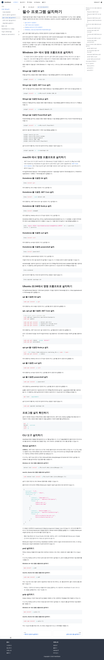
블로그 (44, 2)
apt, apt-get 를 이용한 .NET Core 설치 (93, 51)
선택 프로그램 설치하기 (9, 20)
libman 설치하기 (90, 65)
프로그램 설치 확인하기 (91, 61)
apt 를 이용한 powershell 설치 (93, 58)
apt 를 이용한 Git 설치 (92, 48)
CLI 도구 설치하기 (90, 63)
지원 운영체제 (6, 12)
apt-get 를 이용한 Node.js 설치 (94, 54)
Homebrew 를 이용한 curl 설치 (94, 38)
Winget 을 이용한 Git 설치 (93, 11)
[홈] (23, 7)
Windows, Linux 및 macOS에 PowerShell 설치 (38, 29)
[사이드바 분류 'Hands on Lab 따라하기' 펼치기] (19, 34)
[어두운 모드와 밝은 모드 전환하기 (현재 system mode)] (101, 2)
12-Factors (37, 2)
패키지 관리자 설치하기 (9, 15)
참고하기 (22, 2)
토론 (54, 645)
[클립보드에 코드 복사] (80, 79)
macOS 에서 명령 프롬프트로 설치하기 (93, 25)
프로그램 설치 (6, 9)
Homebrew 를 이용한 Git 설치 (93, 28)
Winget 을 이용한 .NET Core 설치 (94, 15)
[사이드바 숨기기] (10, 637)
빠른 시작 (4, 26)
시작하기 (15, 2)
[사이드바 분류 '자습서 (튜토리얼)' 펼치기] (19, 31)
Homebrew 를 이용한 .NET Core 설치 (93, 31)
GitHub (96, 2)
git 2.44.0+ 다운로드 (30, 22)
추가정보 (29, 2)
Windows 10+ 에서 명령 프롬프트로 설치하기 (94, 8)
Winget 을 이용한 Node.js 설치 (94, 18)
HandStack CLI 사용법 (8, 29)
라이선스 (55, 653)
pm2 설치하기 (90, 68)
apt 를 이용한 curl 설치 (92, 56)
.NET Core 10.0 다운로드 (32, 25)
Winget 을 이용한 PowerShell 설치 (94, 21)
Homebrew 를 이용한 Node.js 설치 (94, 35)
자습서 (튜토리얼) (7, 31)
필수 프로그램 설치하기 (9, 17)
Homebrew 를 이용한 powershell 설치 (92, 41)
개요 (3, 6)
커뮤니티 (9, 650)
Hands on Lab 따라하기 (8, 34)
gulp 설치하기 (90, 70)
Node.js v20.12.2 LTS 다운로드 (34, 27)
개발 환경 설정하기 (7, 23)
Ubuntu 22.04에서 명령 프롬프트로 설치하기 (93, 45)
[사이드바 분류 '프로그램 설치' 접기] (19, 9)
